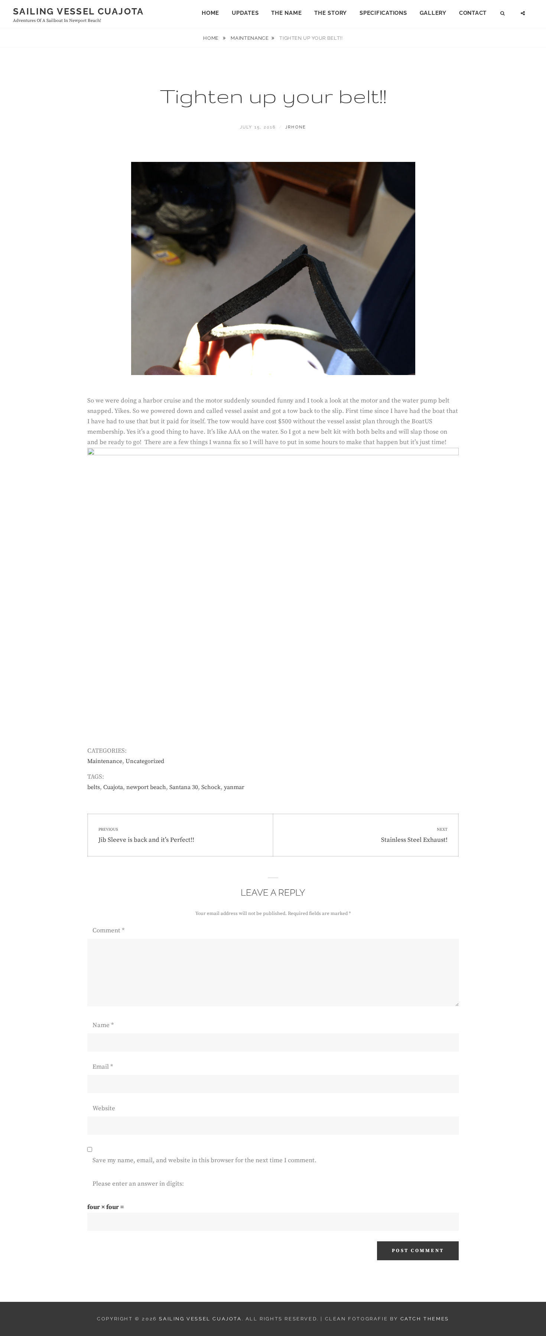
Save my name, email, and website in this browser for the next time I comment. (204, 1160)
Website (103, 1108)
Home (210, 13)
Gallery (433, 13)
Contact (473, 13)
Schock (211, 787)
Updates (245, 13)
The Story (330, 13)
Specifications (383, 13)
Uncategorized (145, 761)
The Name (286, 13)
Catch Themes (424, 1319)
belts (93, 787)
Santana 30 (183, 787)
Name (103, 1025)
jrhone (295, 127)
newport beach (146, 787)
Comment (108, 930)
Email (102, 1067)
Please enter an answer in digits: (138, 1184)
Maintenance (250, 38)
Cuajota (113, 787)
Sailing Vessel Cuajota (78, 11)
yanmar (234, 787)
